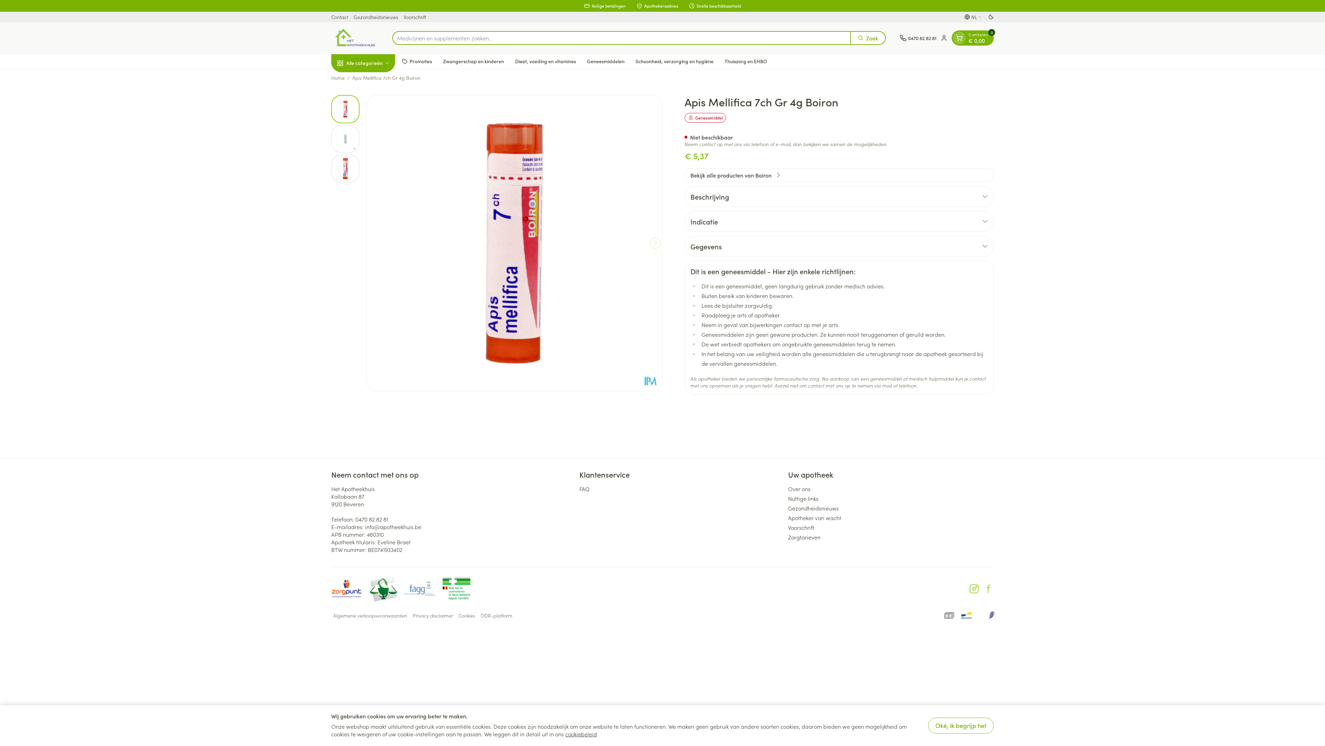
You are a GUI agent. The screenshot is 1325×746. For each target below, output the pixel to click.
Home (338, 77)
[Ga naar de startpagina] (355, 38)
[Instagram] (974, 589)
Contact (339, 16)
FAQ (584, 488)
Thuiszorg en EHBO (746, 61)
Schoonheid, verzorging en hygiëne (675, 61)
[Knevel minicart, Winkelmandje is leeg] (959, 38)
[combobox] (621, 38)
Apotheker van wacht (814, 518)
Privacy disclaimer (433, 615)
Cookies (467, 615)
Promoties (421, 61)
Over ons (799, 488)
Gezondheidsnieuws (376, 16)
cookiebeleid (581, 734)
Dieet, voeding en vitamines (545, 61)
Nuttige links (803, 498)
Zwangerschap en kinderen (473, 61)
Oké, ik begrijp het (961, 725)
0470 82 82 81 (371, 519)
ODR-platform (496, 615)
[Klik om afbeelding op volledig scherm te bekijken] (514, 243)
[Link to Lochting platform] (992, 615)
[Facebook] (988, 589)
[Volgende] (655, 243)
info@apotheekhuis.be (393, 526)
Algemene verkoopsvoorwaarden (370, 615)
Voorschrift (415, 16)
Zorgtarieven (804, 537)
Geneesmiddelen (606, 61)
